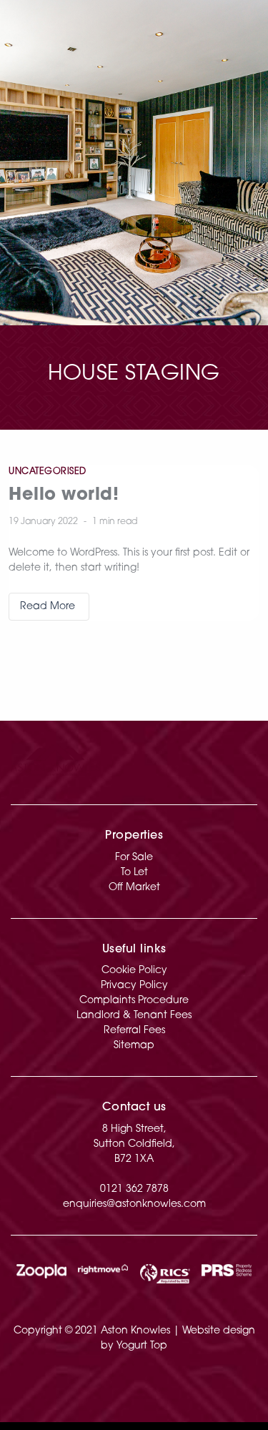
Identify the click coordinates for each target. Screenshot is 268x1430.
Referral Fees (134, 1030)
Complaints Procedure (134, 1000)
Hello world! (64, 495)
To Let (134, 872)
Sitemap (134, 1045)
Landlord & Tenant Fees (134, 1015)
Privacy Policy (134, 985)
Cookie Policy (134, 970)
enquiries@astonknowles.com (134, 1204)
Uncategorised (47, 472)
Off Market (134, 887)
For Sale (134, 857)
